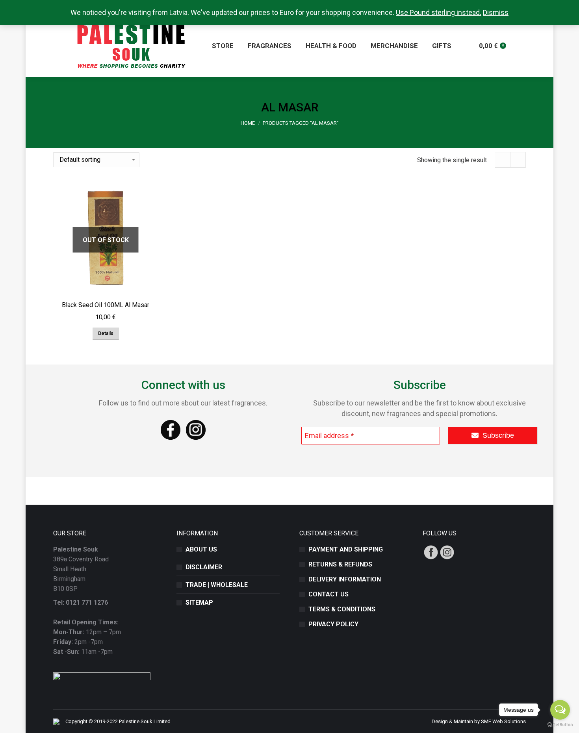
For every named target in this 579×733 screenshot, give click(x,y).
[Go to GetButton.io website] (560, 724)
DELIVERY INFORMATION (344, 579)
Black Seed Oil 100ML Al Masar (105, 305)
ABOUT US (201, 549)
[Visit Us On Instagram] (447, 558)
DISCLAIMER (204, 567)
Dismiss (495, 12)
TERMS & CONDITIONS (341, 609)
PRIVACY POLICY (333, 624)
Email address (329, 435)
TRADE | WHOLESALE (217, 585)
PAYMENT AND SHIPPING (345, 549)
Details (105, 333)
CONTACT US (328, 594)
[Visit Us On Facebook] (431, 558)
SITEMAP (199, 602)
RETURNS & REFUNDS (340, 564)
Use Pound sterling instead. (438, 12)
